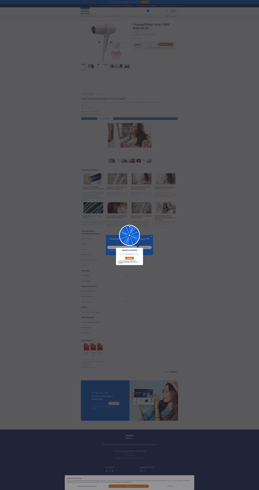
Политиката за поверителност (130, 261)
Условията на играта (122, 262)
